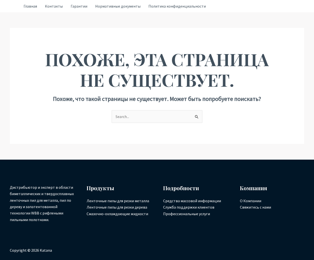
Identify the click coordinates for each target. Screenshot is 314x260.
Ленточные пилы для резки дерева (117, 207)
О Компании (250, 200)
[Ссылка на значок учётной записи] (12, 6)
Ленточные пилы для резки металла (118, 200)
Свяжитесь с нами (255, 207)
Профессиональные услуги (186, 213)
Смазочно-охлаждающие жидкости (117, 213)
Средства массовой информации (192, 200)
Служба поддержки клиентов (188, 207)
